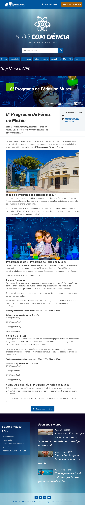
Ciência (4, 59)
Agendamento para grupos (72, 4)
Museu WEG (68, 59)
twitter (40, 498)
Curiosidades (14, 59)
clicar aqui (12, 394)
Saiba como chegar (51, 4)
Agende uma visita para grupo (14, 451)
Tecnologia (79, 59)
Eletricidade (26, 59)
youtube (49, 498)
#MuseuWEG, (70, 121)
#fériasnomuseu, (72, 119)
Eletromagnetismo (41, 59)
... (66, 116)
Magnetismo (56, 59)
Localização (7, 440)
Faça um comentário (44, 409)
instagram (45, 498)
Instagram (28, 398)
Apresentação (8, 437)
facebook (36, 498)
